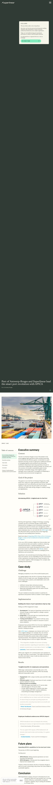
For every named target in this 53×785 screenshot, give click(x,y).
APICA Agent (45, 530)
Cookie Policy (13, 781)
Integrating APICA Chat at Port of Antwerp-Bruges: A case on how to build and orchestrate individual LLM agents (34, 537)
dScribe (41, 549)
